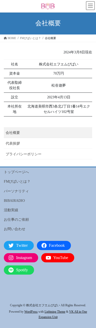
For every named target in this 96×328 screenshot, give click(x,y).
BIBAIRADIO (14, 201)
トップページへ (16, 172)
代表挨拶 (13, 143)
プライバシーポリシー (23, 154)
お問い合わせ (14, 229)
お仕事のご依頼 (16, 219)
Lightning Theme (55, 311)
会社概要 (13, 133)
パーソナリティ (16, 191)
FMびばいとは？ (17, 181)
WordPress (31, 311)
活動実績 (11, 210)
